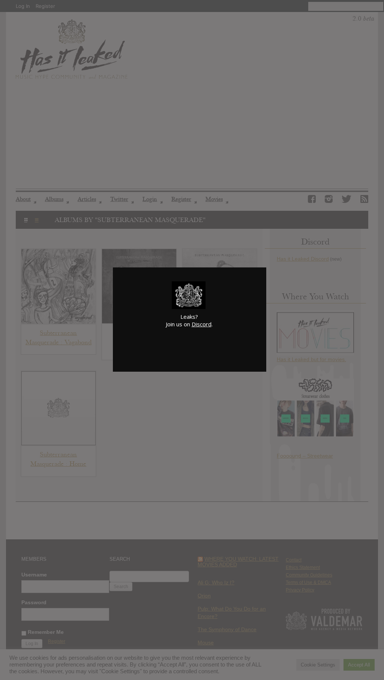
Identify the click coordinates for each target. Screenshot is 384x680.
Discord (202, 324)
